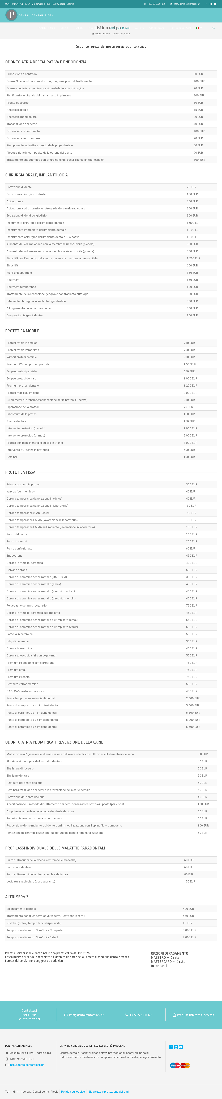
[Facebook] (206, 4)
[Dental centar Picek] (29, 14)
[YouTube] (215, 4)
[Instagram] (210, 4)
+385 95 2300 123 (156, 4)
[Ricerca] (213, 28)
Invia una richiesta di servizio (195, 1015)
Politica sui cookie (73, 1091)
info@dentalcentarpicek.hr (186, 4)
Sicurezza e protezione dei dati (108, 1091)
